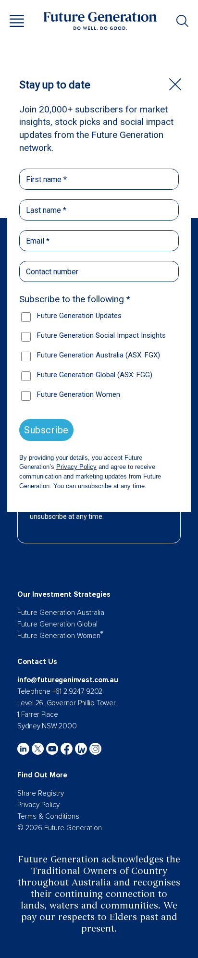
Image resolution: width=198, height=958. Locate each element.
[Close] (175, 84)
